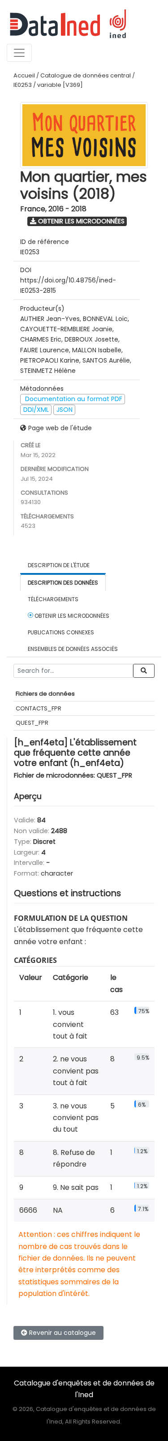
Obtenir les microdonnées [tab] (71, 616)
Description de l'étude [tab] (59, 565)
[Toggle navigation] (19, 53)
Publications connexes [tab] (61, 632)
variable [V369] (60, 85)
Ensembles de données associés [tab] (73, 649)
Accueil (24, 75)
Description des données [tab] (63, 582)
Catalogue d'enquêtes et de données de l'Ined (84, 1389)
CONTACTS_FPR (38, 708)
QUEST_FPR (32, 722)
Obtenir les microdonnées (80, 221)
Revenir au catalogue (61, 1332)
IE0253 (22, 85)
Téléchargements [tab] (53, 599)
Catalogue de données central (85, 75)
